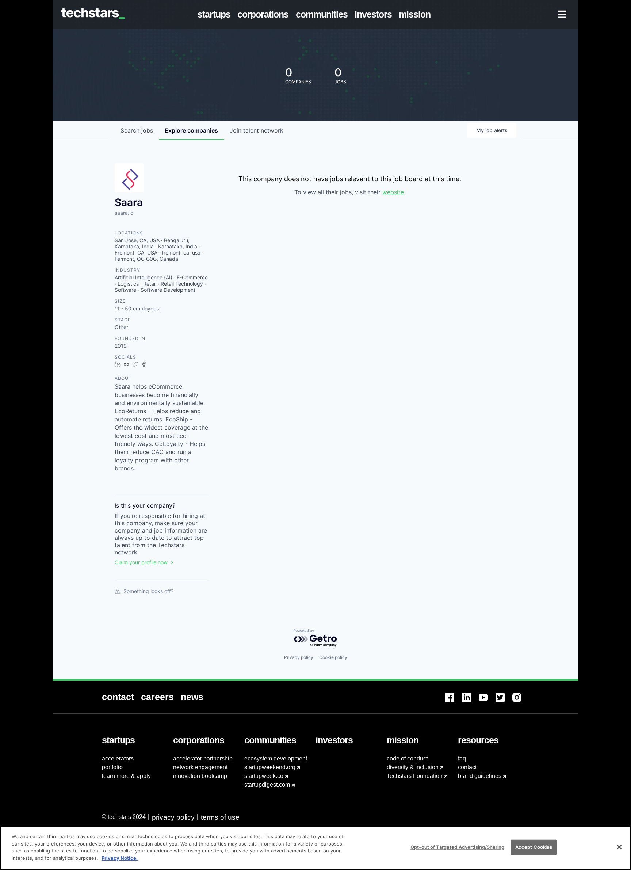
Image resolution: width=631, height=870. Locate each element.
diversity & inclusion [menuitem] (413, 767)
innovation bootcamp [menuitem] (200, 776)
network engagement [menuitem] (200, 767)
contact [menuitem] (467, 767)
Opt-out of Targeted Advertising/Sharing (457, 847)
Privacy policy (298, 657)
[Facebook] (453, 702)
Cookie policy (333, 657)
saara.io (124, 213)
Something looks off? (148, 591)
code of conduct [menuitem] (407, 758)
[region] (315, 848)
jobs (137, 130)
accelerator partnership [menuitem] (203, 758)
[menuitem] (216, 14)
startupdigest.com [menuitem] (267, 785)
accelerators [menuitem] (118, 758)
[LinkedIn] (470, 702)
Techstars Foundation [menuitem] (415, 776)
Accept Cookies (533, 847)
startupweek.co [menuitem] (263, 776)
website (393, 192)
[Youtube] (487, 702)
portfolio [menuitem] (112, 767)
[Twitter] (504, 702)
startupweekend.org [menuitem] (269, 767)
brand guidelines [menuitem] (479, 776)
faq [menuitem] (462, 758)
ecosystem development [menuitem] (275, 758)
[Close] (619, 847)
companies (191, 130)
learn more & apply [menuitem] (126, 776)
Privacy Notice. (120, 858)
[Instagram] (520, 702)
